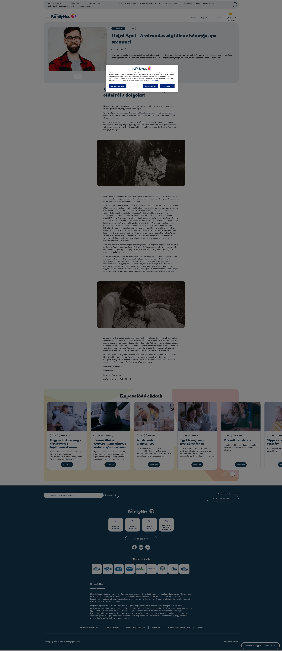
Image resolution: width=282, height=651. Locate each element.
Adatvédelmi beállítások (117, 86)
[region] (142, 78)
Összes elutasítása (150, 86)
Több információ (154, 80)
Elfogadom (167, 86)
